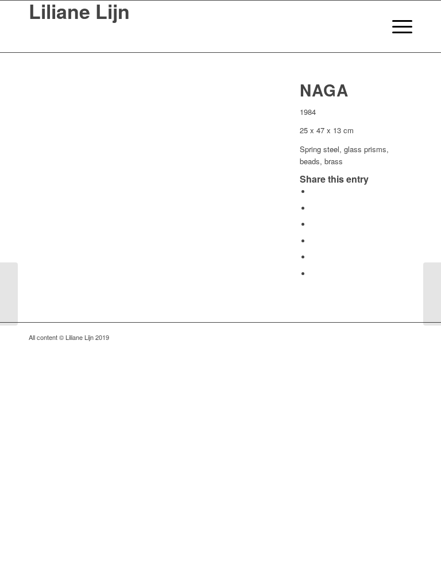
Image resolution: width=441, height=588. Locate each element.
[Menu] (396, 26)
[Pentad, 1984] (432, 294)
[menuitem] (369, 26)
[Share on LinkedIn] (314, 257)
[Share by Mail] (314, 273)
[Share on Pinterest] (314, 240)
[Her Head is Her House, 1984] (9, 294)
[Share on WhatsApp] (314, 224)
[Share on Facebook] (314, 191)
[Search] (369, 26)
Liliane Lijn (79, 13)
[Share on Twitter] (314, 208)
